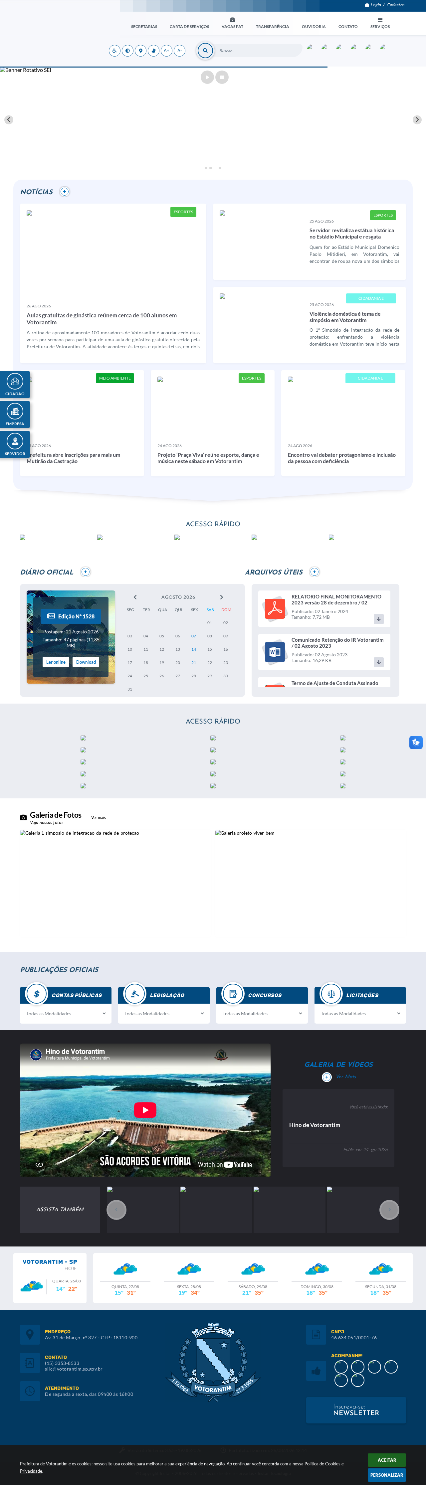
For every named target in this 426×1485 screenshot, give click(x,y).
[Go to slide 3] (215, 168)
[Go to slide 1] (206, 168)
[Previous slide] (8, 119)
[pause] (222, 77)
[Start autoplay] (207, 77)
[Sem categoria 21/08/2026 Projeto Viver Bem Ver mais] (310, 883)
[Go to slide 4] (220, 168)
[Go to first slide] (417, 119)
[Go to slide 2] (210, 168)
